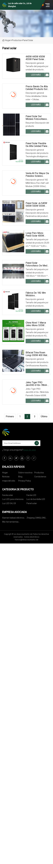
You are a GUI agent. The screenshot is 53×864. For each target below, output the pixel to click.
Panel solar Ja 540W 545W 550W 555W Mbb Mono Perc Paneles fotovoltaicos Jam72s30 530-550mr (37, 204)
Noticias (6, 476)
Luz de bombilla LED (35, 499)
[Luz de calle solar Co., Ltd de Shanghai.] (17, 432)
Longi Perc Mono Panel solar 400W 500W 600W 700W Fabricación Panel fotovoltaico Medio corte (36, 234)
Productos (16, 40)
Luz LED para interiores (13, 499)
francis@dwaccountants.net (26, 540)
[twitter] (16, 458)
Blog (20, 476)
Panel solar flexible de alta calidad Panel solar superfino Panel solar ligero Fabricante (37, 144)
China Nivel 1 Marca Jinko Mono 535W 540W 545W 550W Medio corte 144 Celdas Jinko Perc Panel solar (36, 324)
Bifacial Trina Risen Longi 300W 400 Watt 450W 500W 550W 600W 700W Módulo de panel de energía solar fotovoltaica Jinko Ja (37, 354)
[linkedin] (10, 458)
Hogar (8, 40)
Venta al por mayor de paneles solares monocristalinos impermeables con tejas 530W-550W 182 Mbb (37, 174)
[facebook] (4, 458)
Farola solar (7, 495)
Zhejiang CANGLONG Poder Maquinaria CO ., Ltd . (37, 518)
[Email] (36, 443)
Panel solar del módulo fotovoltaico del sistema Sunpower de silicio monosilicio (37, 117)
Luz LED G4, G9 (9, 503)
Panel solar (31, 503)
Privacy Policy (24, 481)
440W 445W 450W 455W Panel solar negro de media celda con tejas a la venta (37, 58)
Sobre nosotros (25, 472)
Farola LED (31, 495)
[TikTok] (34, 458)
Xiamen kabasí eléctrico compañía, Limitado (13, 518)
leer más (36, 75)
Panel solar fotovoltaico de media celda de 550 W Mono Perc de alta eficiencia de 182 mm (37, 264)
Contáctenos (40, 476)
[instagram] (28, 458)
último (44, 416)
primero (10, 416)
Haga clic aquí (29, 450)
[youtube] (22, 458)
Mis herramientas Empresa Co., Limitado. (12, 522)
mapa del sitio (8, 481)
